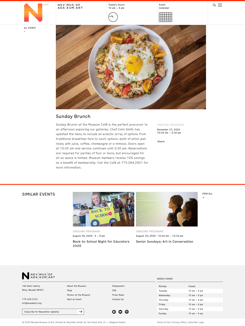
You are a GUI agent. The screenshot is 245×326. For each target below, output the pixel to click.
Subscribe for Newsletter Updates (41, 311)
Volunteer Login (196, 322)
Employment (118, 286)
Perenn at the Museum (78, 295)
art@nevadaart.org (32, 303)
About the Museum (76, 286)
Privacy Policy (179, 322)
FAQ (114, 290)
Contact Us (118, 299)
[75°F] (35, 20)
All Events (30, 27)
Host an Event (74, 299)
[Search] (214, 5)
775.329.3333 (30, 299)
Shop (69, 290)
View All (207, 193)
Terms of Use (163, 322)
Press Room (118, 295)
